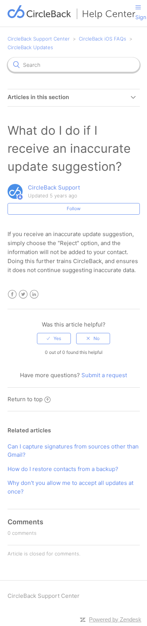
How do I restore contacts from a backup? (63, 469)
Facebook (12, 294)
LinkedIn (34, 294)
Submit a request (104, 375)
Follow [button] (74, 208)
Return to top (25, 399)
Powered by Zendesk (115, 619)
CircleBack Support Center (39, 39)
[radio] (54, 338)
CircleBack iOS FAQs (102, 39)
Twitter (23, 294)
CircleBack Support (54, 187)
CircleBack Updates (30, 47)
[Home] (72, 17)
